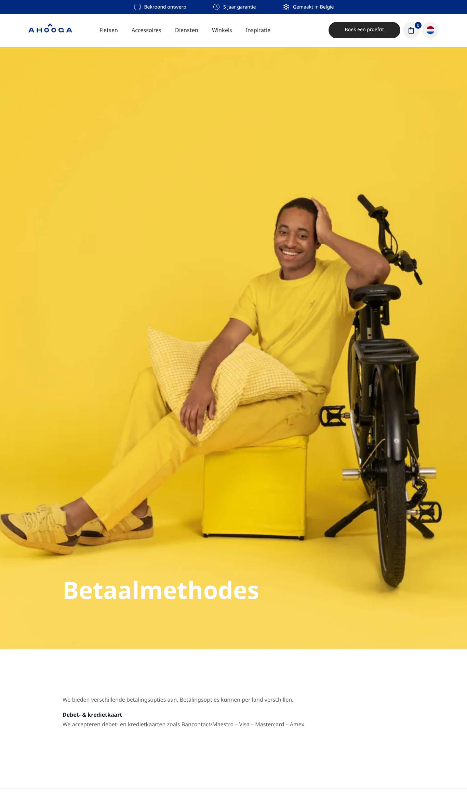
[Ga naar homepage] (50, 30)
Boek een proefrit (364, 29)
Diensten (186, 30)
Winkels (222, 30)
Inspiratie (258, 30)
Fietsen (108, 30)
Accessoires (146, 30)
